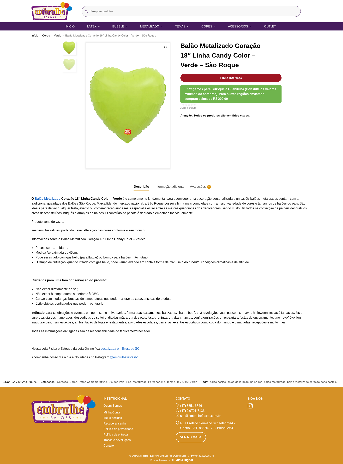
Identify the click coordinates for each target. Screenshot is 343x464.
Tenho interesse (231, 77)
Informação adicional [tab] (169, 186)
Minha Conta (112, 412)
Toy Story (182, 381)
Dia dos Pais (116, 381)
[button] (165, 47)
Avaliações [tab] (200, 186)
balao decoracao (238, 381)
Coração (62, 381)
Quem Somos (113, 405)
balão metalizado (275, 381)
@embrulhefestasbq (124, 357)
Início (34, 35)
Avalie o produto (188, 108)
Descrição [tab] (141, 186)
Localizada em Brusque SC (120, 348)
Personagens (156, 381)
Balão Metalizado (47, 198)
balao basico (218, 381)
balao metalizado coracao (303, 381)
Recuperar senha (115, 423)
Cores (46, 35)
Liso (128, 381)
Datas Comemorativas (93, 381)
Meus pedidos (113, 417)
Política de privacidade (118, 429)
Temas (171, 381)
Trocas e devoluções (117, 440)
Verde (57, 35)
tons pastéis (329, 381)
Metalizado (140, 381)
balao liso (256, 381)
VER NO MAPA (190, 437)
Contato (109, 445)
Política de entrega (116, 434)
